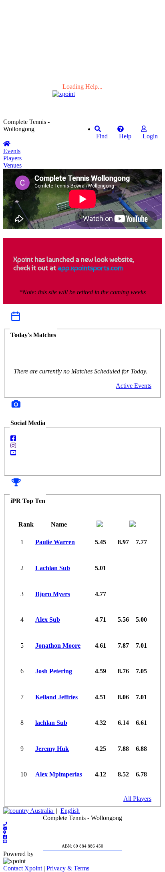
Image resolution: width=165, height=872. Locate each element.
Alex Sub (47, 619)
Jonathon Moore (57, 645)
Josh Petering (53, 671)
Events (11, 151)
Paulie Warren (55, 542)
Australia (41, 810)
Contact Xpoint (22, 868)
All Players (137, 798)
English (70, 810)
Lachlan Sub (52, 568)
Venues (12, 165)
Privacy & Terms (67, 868)
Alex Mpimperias (58, 774)
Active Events (133, 385)
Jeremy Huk (52, 748)
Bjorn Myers (52, 594)
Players (12, 158)
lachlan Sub (51, 722)
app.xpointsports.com (90, 267)
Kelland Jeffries (56, 697)
